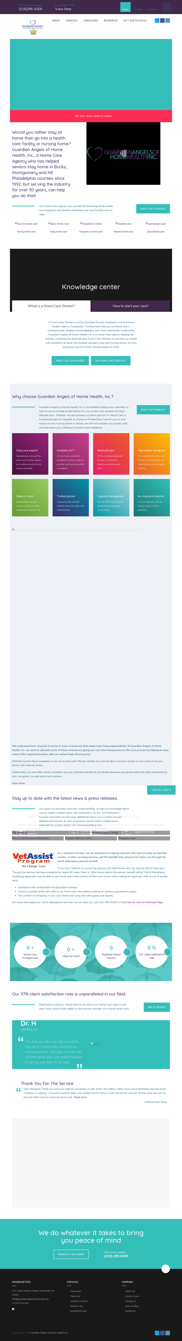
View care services (153, 208)
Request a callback (71, 1254)
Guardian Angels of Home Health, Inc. (49, 1332)
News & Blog (131, 1306)
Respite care (76, 1306)
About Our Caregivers (70, 360)
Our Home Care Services (110, 360)
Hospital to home (78, 1301)
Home (125, 9)
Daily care (75, 1296)
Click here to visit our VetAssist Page (142, 902)
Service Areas (132, 1296)
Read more (80, 1097)
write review (157, 1007)
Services (72, 20)
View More (18, 783)
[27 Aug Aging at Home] (144, 838)
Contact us (152, 9)
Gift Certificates (135, 20)
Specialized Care (78, 1311)
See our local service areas (93, 116)
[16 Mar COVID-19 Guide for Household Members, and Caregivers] (91, 838)
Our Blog (137, 9)
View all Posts (161, 789)
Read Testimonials (153, 409)
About (56, 20)
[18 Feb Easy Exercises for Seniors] (38, 838)
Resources (111, 20)
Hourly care (75, 1291)
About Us (130, 1291)
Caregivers (90, 20)
